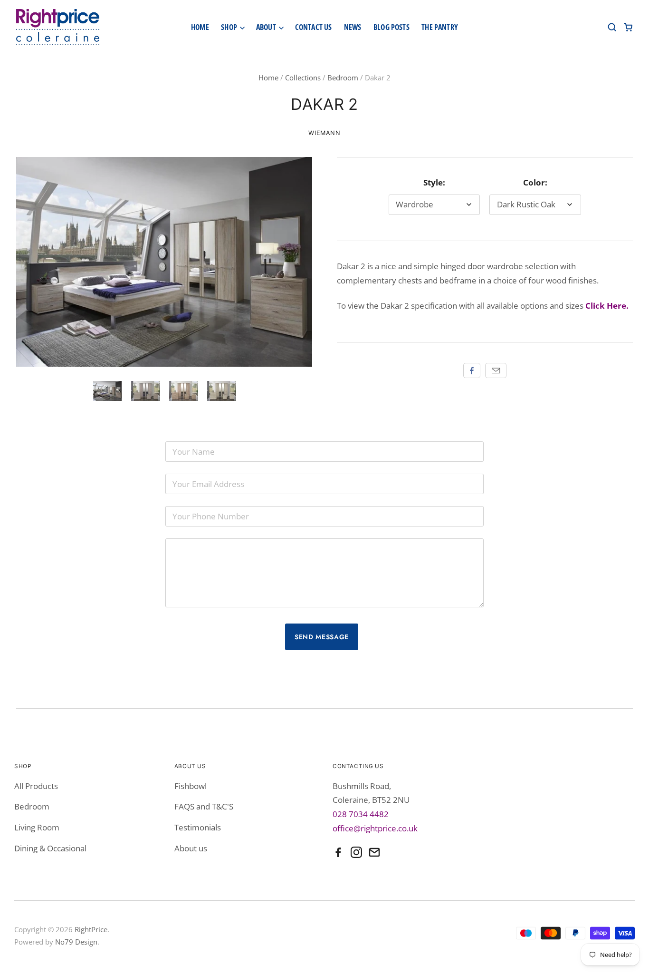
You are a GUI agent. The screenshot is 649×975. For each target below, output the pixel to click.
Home (200, 27)
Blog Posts (391, 27)
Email (495, 370)
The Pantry (439, 27)
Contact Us (313, 27)
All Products (36, 785)
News (353, 27)
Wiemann (324, 132)
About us (190, 848)
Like (471, 370)
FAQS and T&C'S (203, 806)
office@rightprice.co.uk (375, 828)
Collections (303, 77)
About (266, 27)
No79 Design (76, 941)
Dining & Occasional (50, 848)
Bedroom (342, 77)
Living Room (36, 827)
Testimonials (197, 827)
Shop (230, 27)
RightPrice (91, 929)
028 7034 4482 (361, 814)
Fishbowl (190, 785)
